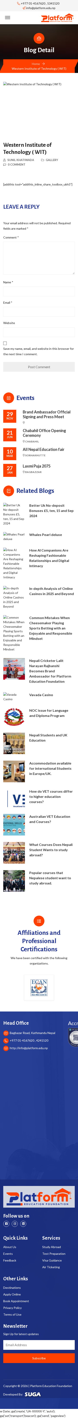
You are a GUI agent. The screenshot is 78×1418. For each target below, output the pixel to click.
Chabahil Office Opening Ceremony (44, 433)
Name (8, 282)
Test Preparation (53, 1253)
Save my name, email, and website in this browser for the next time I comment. (38, 351)
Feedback (9, 1260)
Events (8, 1253)
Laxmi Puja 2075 (36, 466)
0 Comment (16, 164)
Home (36, 64)
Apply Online (12, 1294)
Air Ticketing (51, 1267)
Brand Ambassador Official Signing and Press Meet (47, 414)
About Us (9, 1247)
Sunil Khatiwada (20, 160)
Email (7, 302)
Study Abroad (51, 1247)
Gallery (52, 160)
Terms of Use (12, 1314)
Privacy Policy (12, 1308)
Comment (11, 237)
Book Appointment (16, 1301)
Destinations (12, 1287)
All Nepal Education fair (43, 449)
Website (9, 323)
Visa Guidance (52, 1260)
